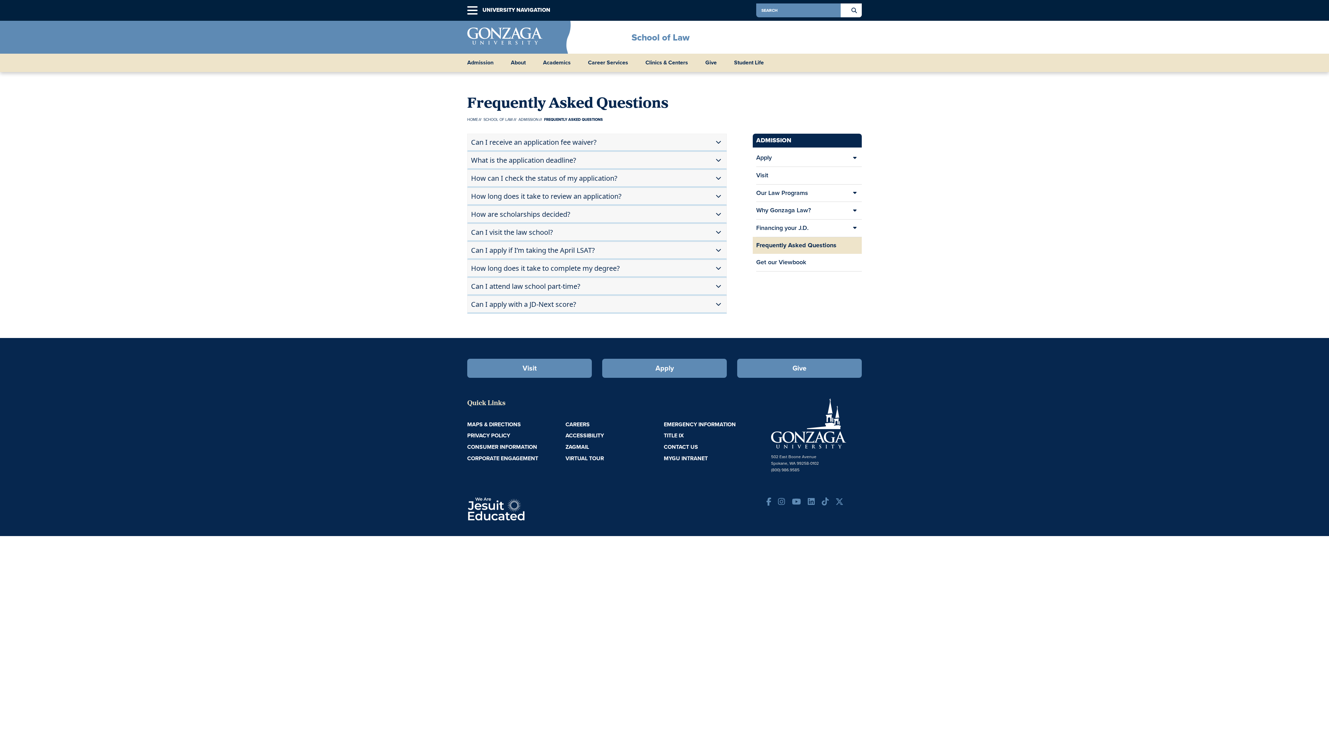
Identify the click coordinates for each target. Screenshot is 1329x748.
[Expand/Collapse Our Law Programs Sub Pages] (855, 193)
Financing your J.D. (782, 227)
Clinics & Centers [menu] (666, 62)
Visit (762, 175)
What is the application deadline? (523, 160)
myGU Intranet (686, 458)
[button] (472, 10)
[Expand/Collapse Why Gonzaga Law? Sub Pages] (855, 210)
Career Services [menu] (608, 62)
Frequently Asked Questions (796, 245)
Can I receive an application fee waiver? (534, 142)
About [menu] (518, 62)
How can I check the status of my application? (544, 178)
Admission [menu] (480, 62)
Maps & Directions (494, 424)
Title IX (674, 435)
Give (711, 62)
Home (472, 119)
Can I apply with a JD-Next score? (523, 304)
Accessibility (585, 435)
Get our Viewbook (781, 262)
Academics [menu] (557, 62)
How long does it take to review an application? (546, 196)
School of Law (660, 37)
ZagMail (577, 447)
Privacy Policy (488, 435)
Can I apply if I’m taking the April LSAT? (533, 250)
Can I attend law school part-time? (525, 286)
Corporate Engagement (502, 458)
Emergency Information (700, 424)
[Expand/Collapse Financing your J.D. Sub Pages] (855, 228)
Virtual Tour (585, 458)
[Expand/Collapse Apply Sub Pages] (855, 158)
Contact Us (681, 447)
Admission (528, 119)
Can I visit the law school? (512, 232)
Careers (578, 424)
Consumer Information (502, 447)
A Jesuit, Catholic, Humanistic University (526, 508)
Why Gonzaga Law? (783, 210)
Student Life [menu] (749, 62)
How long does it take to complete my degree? (545, 268)
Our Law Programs (782, 192)
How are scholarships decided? (520, 214)
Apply (764, 157)
